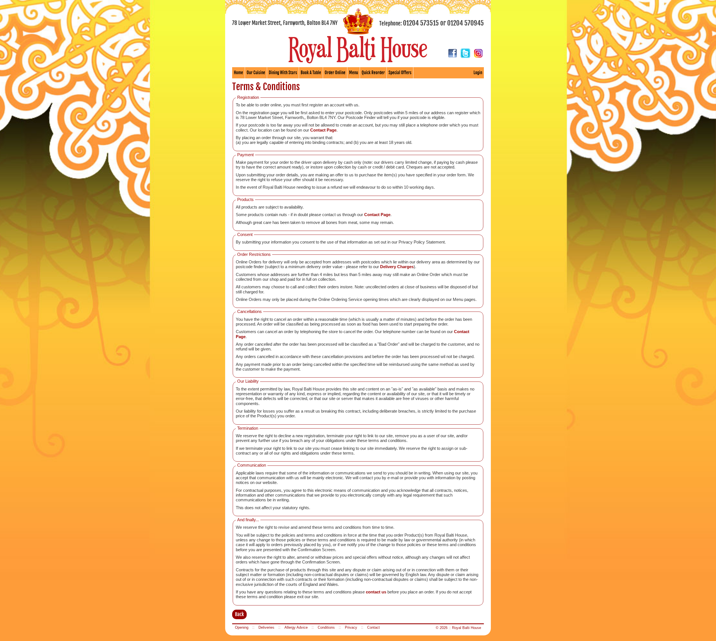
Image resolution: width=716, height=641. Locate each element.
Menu (353, 72)
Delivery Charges (397, 267)
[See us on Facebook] (452, 56)
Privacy (351, 627)
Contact (373, 627)
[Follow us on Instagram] (478, 56)
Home (238, 72)
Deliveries (266, 627)
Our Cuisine (256, 72)
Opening (241, 627)
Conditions (326, 627)
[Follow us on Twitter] (465, 56)
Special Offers (399, 72)
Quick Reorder (373, 72)
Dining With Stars (283, 72)
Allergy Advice (296, 627)
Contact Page (323, 130)
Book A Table (311, 72)
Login (478, 72)
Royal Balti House (466, 628)
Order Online (335, 72)
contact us (376, 592)
